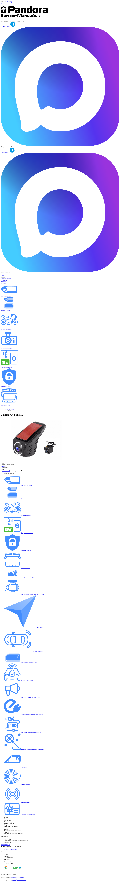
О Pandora (3, 281)
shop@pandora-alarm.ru (17, 877)
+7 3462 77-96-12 (5, 26)
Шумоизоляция (25, 784)
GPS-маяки (39, 627)
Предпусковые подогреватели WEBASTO (33, 594)
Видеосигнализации (27, 533)
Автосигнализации (26, 485)
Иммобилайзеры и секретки (29, 662)
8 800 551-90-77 (5, 152)
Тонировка (24, 767)
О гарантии (4, 280)
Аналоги (3, 466)
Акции (2, 275)
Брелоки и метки (25, 497)
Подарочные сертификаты (27, 814)
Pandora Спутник (26, 550)
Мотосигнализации (26, 515)
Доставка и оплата (6, 3)
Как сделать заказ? (25, 3)
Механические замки (27, 680)
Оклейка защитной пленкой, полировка (32, 749)
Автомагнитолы (25, 568)
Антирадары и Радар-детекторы (30, 577)
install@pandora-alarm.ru (19, 880)
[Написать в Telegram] (12, 26)
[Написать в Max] (60, 145)
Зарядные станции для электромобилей (32, 714)
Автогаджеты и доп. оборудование (31, 732)
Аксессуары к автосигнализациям (30, 697)
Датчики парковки (37, 651)
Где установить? (9, 1)
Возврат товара (15, 3)
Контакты (3, 283)
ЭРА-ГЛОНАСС (25, 802)
